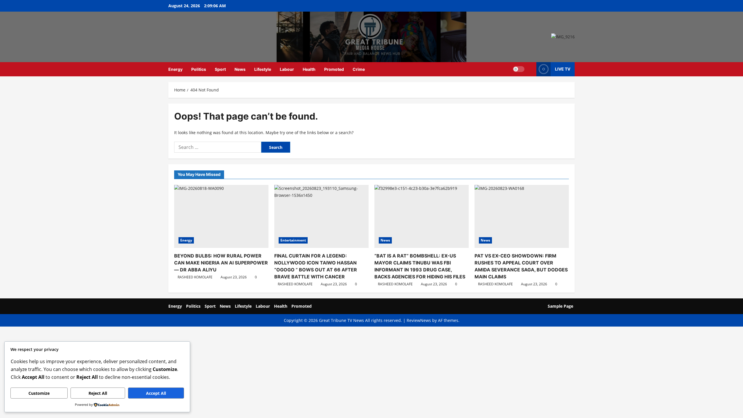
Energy (175, 69)
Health (309, 69)
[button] (530, 69)
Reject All (98, 393)
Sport (220, 69)
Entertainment (293, 240)
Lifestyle (262, 69)
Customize (39, 393)
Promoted (334, 69)
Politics (198, 69)
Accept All (156, 393)
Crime (359, 69)
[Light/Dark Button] (518, 69)
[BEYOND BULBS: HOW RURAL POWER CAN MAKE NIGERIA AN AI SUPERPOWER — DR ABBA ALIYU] (221, 216)
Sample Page (560, 306)
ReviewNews (419, 320)
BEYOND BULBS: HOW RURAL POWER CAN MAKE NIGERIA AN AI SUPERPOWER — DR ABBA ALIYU (221, 263)
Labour (287, 69)
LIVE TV (562, 68)
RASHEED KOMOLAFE (195, 277)
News (240, 69)
